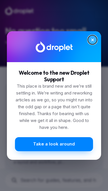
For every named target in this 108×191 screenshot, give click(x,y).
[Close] (92, 39)
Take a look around (54, 144)
